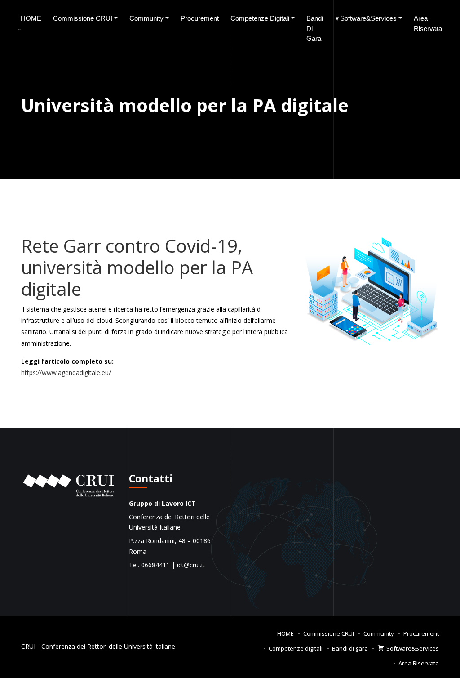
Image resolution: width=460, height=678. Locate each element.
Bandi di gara (314, 28)
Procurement (200, 18)
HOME (31, 18)
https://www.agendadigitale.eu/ (66, 372)
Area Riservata (428, 23)
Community (146, 18)
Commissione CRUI (82, 18)
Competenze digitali (259, 18)
